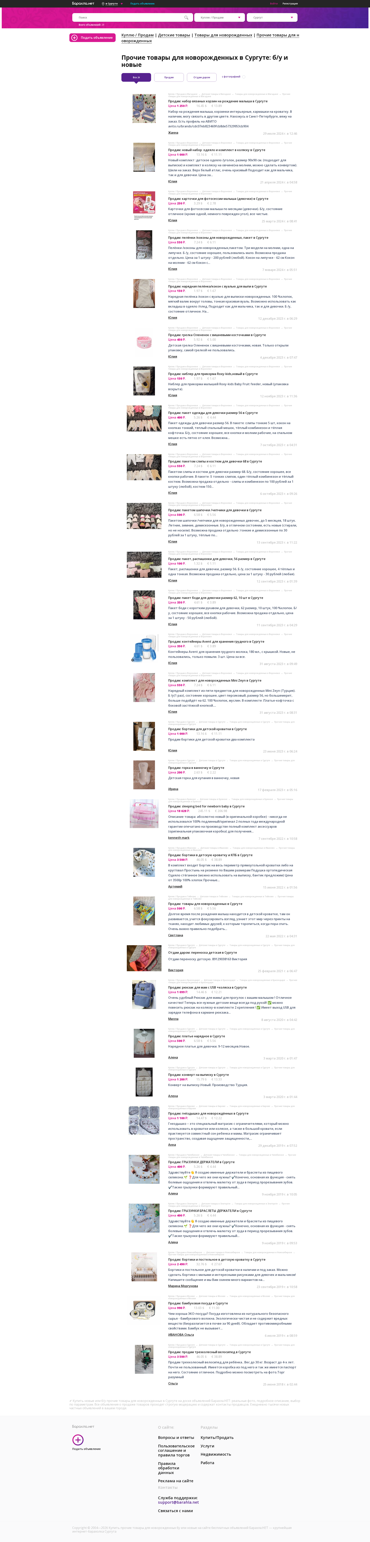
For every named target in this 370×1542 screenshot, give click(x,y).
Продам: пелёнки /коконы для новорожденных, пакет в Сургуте (218, 237)
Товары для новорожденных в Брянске (252, 799)
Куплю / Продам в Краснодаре (184, 980)
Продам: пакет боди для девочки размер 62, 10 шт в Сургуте (215, 598)
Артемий (175, 886)
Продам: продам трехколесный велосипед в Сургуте (209, 1352)
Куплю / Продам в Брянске (182, 799)
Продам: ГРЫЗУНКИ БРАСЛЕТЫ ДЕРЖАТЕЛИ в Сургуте (210, 1211)
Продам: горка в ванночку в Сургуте (196, 768)
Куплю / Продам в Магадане (183, 94)
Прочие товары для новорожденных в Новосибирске (196, 1254)
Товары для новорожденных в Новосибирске (268, 1252)
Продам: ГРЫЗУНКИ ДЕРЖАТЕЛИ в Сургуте (201, 1162)
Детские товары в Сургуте (212, 722)
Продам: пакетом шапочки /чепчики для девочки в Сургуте (215, 510)
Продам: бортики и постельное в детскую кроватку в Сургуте (217, 1259)
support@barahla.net (178, 1502)
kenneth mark (178, 838)
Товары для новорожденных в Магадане (257, 94)
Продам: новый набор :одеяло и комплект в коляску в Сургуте (216, 150)
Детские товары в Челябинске (219, 1155)
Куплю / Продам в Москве (181, 1296)
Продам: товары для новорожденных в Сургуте (205, 904)
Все (136, 77)
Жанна (173, 132)
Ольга (173, 1383)
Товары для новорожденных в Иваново (254, 848)
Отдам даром (201, 77)
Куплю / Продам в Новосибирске (185, 1252)
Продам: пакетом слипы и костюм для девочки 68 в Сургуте (215, 461)
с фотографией (231, 76)
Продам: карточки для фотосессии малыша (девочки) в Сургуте (218, 199)
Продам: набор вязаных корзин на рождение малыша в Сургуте (218, 101)
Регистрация (290, 3)
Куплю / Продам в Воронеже (183, 142)
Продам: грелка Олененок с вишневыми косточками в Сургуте (217, 335)
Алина (173, 1193)
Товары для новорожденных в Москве (250, 1296)
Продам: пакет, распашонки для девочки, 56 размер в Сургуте (217, 559)
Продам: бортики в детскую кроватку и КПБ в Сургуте (210, 855)
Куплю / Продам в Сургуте (181, 722)
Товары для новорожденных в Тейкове (253, 896)
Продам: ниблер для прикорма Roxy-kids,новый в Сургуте (213, 374)
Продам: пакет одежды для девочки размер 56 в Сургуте (213, 413)
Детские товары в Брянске (214, 799)
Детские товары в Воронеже (217, 142)
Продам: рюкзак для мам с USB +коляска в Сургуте (207, 987)
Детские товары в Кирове (212, 1106)
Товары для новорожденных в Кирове (250, 1106)
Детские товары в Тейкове (214, 896)
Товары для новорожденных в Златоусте (256, 1203)
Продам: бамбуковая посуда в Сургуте (198, 1303)
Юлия (172, 181)
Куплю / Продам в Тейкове (182, 896)
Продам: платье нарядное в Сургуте (196, 1036)
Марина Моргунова (183, 1286)
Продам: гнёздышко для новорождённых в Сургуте (208, 1113)
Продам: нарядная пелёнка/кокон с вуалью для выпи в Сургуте (217, 286)
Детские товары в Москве (212, 1296)
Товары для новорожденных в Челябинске (261, 1155)
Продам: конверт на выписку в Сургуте (198, 1075)
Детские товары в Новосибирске (223, 1252)
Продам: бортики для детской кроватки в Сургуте (207, 729)
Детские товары (174, 35)
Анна (172, 1145)
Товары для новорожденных (223, 35)
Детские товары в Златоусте (216, 1203)
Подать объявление (142, 3)
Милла (173, 1019)
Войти (274, 3)
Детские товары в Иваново (214, 848)
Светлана (175, 935)
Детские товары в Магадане (216, 94)
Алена (173, 1057)
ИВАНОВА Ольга (181, 1335)
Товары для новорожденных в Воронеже (258, 142)
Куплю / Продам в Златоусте (183, 1203)
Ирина (173, 789)
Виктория (175, 970)
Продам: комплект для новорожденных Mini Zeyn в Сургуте (215, 680)
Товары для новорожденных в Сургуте (250, 722)
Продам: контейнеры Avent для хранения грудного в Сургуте (216, 641)
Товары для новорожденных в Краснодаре (263, 980)
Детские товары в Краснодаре (220, 980)
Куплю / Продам (137, 35)
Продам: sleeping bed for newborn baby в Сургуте (206, 806)
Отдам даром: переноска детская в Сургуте (202, 952)
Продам (169, 77)
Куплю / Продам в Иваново (182, 848)
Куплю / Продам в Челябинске (184, 1155)
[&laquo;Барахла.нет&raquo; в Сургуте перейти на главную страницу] (83, 3)
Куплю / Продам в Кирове (181, 1106)
